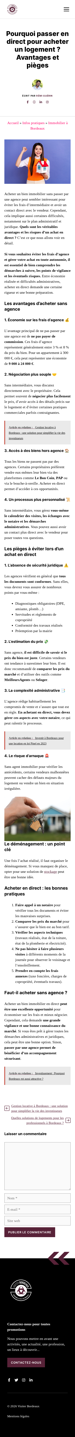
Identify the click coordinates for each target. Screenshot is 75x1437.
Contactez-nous (26, 1362)
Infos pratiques (33, 123)
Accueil (13, 123)
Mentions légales (18, 1416)
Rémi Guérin (44, 95)
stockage (50, 872)
